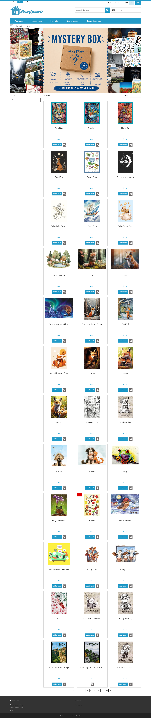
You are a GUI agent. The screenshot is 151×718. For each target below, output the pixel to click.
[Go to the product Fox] (92, 261)
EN (138, 3)
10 (94, 690)
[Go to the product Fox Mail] (125, 310)
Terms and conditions (17, 708)
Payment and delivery (17, 705)
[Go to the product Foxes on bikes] (92, 408)
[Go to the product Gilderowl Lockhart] (125, 654)
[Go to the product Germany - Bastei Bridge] (59, 654)
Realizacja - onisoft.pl (66, 716)
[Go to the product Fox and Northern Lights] (59, 310)
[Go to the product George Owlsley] (125, 604)
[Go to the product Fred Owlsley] (125, 408)
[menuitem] (18, 21)
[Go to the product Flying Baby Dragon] (59, 212)
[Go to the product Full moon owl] (125, 506)
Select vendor (15, 96)
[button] (64, 145)
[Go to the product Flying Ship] (92, 212)
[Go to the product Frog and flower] (59, 506)
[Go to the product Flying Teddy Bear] (125, 212)
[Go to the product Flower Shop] (92, 163)
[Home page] (26, 10)
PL (131, 3)
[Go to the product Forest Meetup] (59, 261)
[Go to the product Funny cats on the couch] (59, 555)
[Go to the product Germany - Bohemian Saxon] (92, 654)
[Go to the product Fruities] (92, 506)
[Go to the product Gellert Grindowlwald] (92, 604)
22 (107, 690)
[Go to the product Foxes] (92, 359)
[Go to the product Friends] (59, 457)
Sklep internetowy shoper (83, 716)
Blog (11, 710)
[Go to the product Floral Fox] (59, 163)
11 (99, 690)
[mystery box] (75, 60)
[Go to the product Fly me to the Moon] (125, 163)
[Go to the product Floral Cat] (59, 114)
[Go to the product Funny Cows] (92, 555)
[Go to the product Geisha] (59, 604)
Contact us (79, 705)
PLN (13, 2)
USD (20, 2)
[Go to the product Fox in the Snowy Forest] (92, 310)
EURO (26, 2)
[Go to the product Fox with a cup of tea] (59, 359)
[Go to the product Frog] (125, 457)
